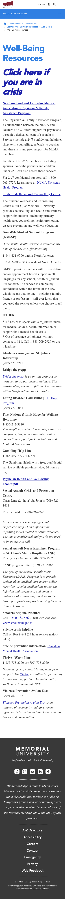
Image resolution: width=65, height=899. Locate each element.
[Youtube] (32, 771)
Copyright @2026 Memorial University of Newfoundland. (32, 885)
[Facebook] (17, 771)
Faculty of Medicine (15, 13)
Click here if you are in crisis (26, 82)
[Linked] (40, 771)
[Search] (54, 4)
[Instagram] (24, 771)
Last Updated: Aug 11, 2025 (37, 882)
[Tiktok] (48, 771)
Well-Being (46, 26)
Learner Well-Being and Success (22, 26)
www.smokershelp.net (17, 622)
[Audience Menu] (49, 4)
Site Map (19, 882)
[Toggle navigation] (60, 4)
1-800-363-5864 (19, 617)
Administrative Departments (22, 23)
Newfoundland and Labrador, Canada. (32, 888)
